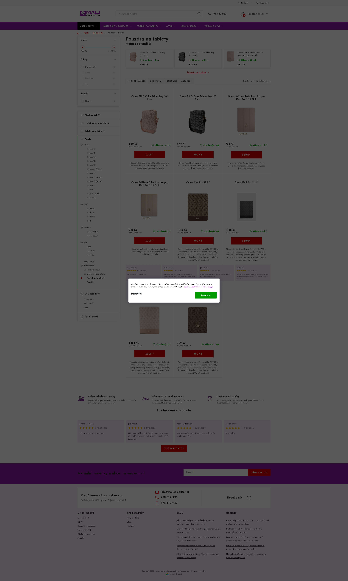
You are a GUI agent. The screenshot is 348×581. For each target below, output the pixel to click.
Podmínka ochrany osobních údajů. (198, 286)
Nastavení (136, 293)
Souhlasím (206, 295)
